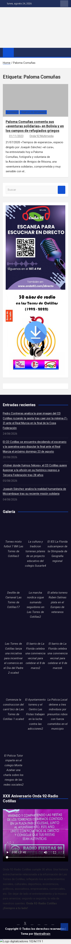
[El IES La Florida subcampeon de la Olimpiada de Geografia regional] (57, 528)
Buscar (61, 190)
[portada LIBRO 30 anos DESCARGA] (35, 292)
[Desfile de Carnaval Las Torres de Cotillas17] (13, 579)
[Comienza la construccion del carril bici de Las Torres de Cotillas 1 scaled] (13, 686)
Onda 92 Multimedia (42, 136)
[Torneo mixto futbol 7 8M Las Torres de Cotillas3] (13, 528)
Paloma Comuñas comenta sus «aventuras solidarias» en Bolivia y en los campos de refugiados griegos (35, 126)
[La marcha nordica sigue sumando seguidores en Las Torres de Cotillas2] (35, 579)
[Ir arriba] (64, 927)
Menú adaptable (64, 3)
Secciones (12, 112)
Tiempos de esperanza (33, 112)
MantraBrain (42, 933)
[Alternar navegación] (18, 52)
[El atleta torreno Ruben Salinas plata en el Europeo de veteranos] (57, 579)
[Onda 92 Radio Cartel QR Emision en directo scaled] (35, 207)
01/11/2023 (16, 136)
